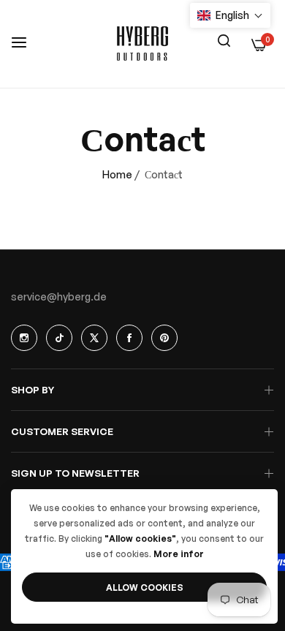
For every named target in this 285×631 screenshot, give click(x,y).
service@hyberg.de (59, 296)
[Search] (223, 39)
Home (117, 174)
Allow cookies (144, 587)
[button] (230, 15)
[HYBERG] (142, 44)
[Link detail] (24, 338)
